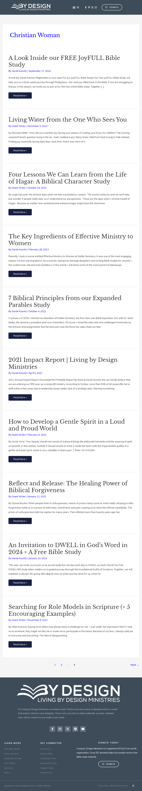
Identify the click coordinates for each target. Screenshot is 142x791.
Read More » (20, 94)
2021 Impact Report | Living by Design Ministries (63, 363)
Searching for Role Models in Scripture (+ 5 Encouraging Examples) (69, 610)
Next (134, 664)
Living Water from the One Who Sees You (67, 119)
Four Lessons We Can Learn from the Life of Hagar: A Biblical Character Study (67, 178)
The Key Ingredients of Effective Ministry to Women (70, 240)
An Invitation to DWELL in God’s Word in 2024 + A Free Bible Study (68, 548)
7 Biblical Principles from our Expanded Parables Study (64, 301)
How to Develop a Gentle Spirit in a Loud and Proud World (66, 425)
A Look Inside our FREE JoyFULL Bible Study (64, 61)
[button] (74, 7)
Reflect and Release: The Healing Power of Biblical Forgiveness (67, 487)
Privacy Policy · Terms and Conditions (113, 786)
